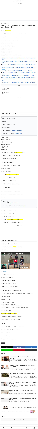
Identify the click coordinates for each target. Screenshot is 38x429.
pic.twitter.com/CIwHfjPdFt (17, 130)
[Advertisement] (19, 13)
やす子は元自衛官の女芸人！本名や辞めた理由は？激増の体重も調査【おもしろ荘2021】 (19, 77)
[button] (31, 350)
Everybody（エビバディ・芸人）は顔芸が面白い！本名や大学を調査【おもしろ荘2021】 (18, 82)
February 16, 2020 (18, 133)
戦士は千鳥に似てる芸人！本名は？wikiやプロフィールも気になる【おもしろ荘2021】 (18, 75)
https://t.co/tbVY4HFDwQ (14, 202)
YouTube (4, 271)
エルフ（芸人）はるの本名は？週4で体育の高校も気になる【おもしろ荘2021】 (17, 70)
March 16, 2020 (23, 205)
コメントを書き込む (19, 419)
